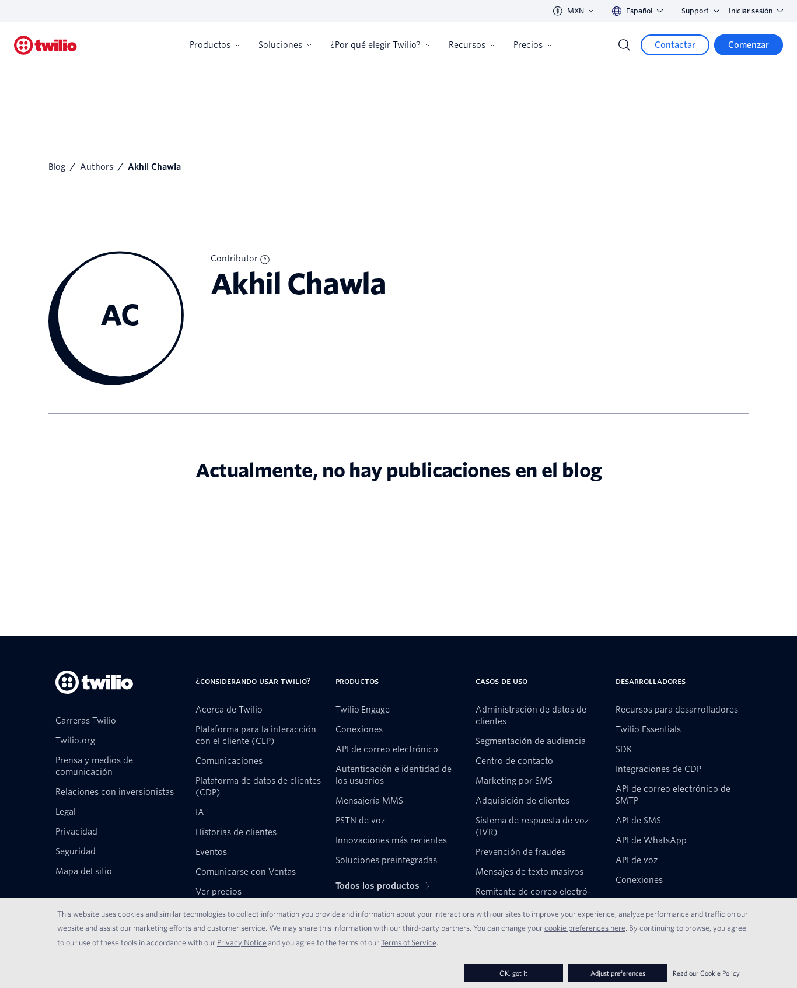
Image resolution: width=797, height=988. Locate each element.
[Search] (624, 45)
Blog (56, 167)
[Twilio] (45, 45)
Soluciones (280, 45)
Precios (528, 45)
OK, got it (513, 973)
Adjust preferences (617, 973)
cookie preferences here (584, 928)
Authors (96, 167)
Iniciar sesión (750, 10)
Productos (210, 45)
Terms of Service (408, 942)
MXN (575, 10)
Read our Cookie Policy (706, 973)
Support (695, 10)
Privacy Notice (242, 942)
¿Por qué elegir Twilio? (375, 45)
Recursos (467, 45)
